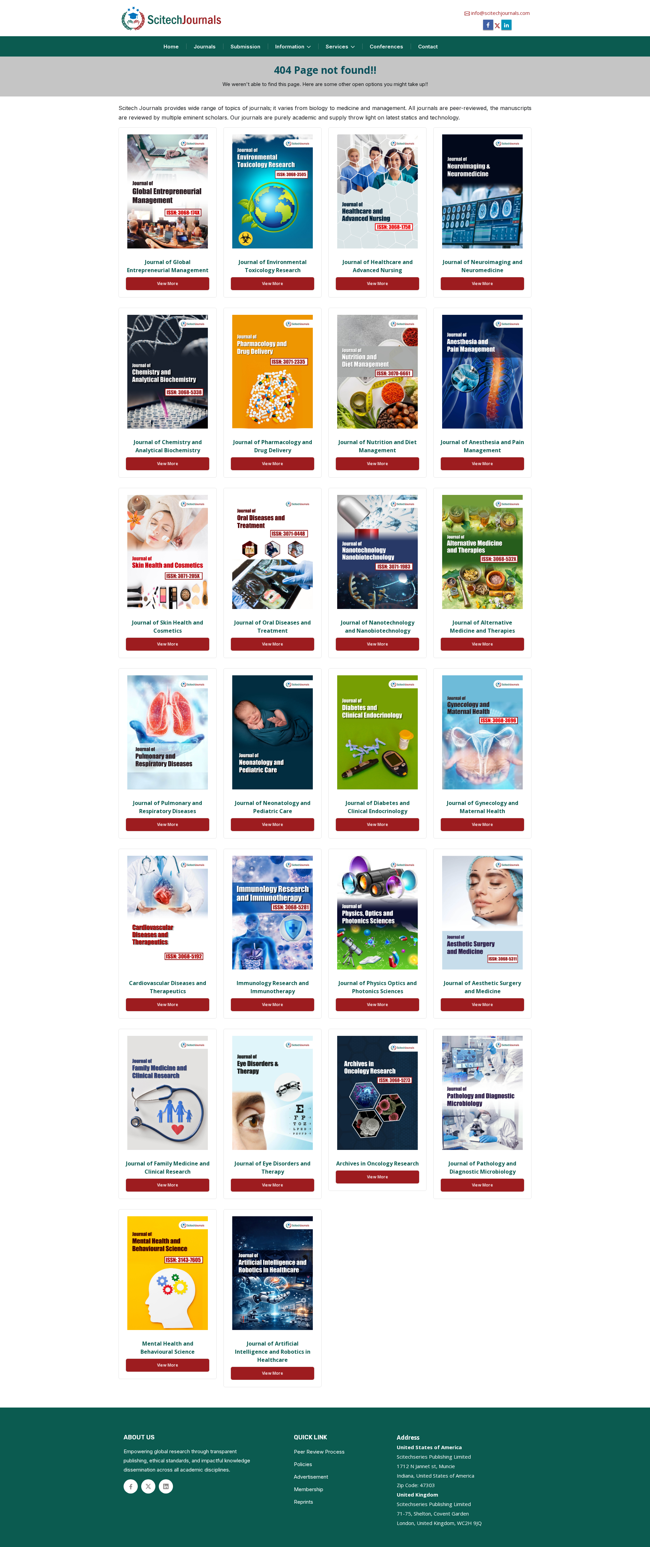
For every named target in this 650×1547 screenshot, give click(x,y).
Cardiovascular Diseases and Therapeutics (167, 987)
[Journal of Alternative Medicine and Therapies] (482, 552)
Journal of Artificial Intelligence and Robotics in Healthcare (272, 1352)
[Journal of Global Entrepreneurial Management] (167, 191)
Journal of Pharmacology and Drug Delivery (272, 446)
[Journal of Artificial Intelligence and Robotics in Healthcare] (272, 1273)
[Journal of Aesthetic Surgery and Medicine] (482, 913)
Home (171, 46)
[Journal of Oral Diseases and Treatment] (272, 552)
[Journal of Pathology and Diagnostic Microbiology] (482, 1093)
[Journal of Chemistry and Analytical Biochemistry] (167, 372)
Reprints (303, 1502)
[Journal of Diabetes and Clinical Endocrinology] (377, 732)
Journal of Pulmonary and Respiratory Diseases (167, 807)
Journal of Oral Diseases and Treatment (272, 626)
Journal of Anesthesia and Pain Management (482, 446)
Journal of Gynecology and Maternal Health (482, 807)
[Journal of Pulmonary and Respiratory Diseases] (167, 732)
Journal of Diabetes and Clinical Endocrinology (378, 807)
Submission (245, 46)
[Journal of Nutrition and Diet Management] (377, 372)
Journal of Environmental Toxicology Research (273, 266)
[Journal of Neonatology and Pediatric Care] (272, 732)
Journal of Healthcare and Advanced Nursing (378, 266)
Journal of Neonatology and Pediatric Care (272, 807)
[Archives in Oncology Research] (377, 1093)
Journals (205, 46)
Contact (428, 46)
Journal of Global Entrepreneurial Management (168, 266)
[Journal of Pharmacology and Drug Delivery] (272, 372)
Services (338, 46)
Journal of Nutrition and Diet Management (378, 446)
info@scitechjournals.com (500, 12)
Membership (308, 1489)
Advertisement (311, 1477)
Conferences (386, 46)
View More (167, 283)
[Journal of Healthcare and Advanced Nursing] (377, 191)
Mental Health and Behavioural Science (167, 1347)
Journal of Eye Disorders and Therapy (272, 1167)
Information (290, 46)
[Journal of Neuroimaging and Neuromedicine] (482, 191)
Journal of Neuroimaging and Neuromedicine (482, 266)
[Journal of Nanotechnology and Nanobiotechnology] (377, 552)
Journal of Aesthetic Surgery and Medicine (482, 987)
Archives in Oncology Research (377, 1163)
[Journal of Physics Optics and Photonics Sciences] (377, 913)
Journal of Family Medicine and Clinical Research (168, 1167)
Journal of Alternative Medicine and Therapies (482, 626)
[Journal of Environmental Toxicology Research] (272, 191)
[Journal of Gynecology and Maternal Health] (482, 732)
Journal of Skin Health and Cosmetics (167, 626)
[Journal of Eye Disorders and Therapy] (272, 1093)
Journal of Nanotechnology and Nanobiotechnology (377, 626)
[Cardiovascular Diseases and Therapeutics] (167, 913)
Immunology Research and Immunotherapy (273, 987)
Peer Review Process (319, 1451)
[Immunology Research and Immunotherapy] (272, 913)
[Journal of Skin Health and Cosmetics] (167, 552)
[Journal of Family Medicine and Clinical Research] (167, 1093)
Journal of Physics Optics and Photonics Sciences (378, 987)
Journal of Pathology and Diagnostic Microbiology (482, 1167)
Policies (303, 1464)
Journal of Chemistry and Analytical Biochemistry (168, 446)
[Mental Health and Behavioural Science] (167, 1273)
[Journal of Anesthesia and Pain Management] (482, 372)
